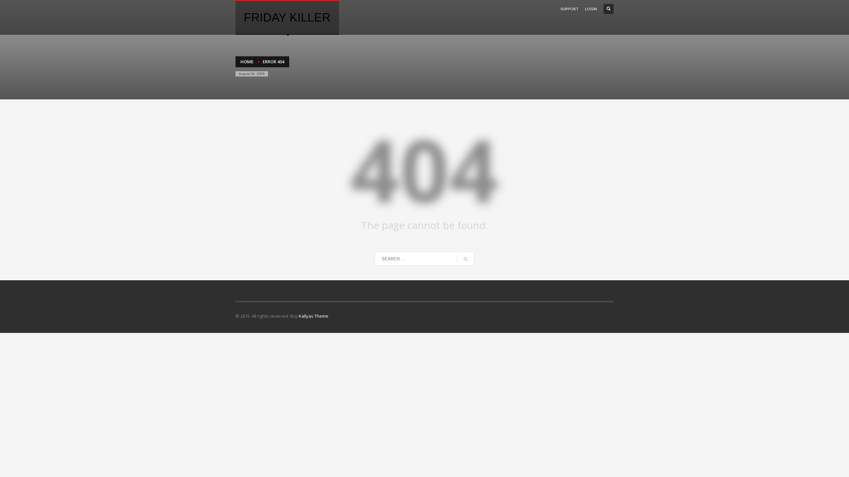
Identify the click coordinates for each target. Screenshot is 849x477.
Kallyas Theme (313, 316)
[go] (465, 259)
